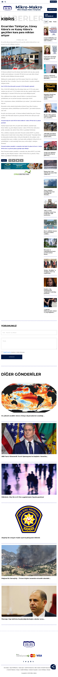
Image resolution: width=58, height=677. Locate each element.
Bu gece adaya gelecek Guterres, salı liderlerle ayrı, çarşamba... (50, 116)
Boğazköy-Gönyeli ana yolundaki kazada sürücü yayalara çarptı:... (50, 96)
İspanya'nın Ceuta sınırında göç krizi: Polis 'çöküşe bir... (50, 172)
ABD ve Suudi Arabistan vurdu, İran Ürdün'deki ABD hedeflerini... (50, 213)
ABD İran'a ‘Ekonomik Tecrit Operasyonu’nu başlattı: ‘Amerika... (25, 456)
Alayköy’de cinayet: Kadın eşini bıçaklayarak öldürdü (21, 538)
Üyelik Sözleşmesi (29, 667)
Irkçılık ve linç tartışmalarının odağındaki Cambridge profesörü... (50, 291)
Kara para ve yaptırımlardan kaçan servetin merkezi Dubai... (50, 252)
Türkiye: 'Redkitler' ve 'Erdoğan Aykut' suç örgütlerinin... (50, 271)
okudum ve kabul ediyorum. (14, 352)
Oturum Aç (53, 1)
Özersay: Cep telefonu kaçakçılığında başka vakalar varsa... (23, 619)
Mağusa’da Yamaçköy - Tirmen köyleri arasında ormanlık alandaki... (26, 578)
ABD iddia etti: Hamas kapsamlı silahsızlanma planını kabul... (50, 135)
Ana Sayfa (6, 667)
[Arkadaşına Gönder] (17, 160)
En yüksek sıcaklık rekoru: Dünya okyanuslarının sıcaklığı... (23, 416)
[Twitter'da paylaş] (13, 160)
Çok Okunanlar (49, 15)
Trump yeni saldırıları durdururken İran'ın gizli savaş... (50, 154)
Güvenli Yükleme (11, 669)
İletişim (48, 669)
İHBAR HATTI (52, 9)
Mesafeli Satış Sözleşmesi (47, 667)
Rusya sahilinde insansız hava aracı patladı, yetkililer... (50, 232)
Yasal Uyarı (21, 667)
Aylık (46, 21)
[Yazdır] (21, 160)
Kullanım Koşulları (33, 669)
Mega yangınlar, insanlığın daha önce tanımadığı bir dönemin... (49, 192)
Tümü (54, 21)
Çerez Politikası (42, 669)
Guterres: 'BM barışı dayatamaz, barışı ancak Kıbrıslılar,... (50, 77)
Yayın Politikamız (14, 667)
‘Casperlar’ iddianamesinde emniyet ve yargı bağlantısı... (50, 311)
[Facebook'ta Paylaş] (9, 160)
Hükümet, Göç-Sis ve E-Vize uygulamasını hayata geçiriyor (23, 497)
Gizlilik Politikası (24, 669)
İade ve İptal (37, 667)
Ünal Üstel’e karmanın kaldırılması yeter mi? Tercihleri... (50, 58)
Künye (17, 669)
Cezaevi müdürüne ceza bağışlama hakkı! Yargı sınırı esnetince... (50, 39)
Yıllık (50, 21)
